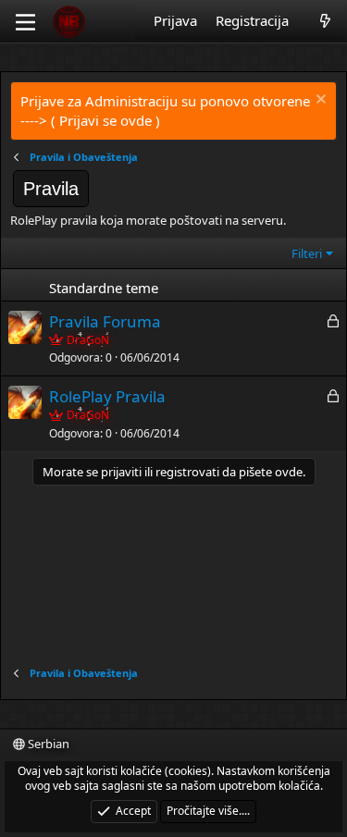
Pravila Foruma (105, 321)
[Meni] (25, 22)
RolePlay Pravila (107, 396)
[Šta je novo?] (325, 21)
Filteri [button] (306, 253)
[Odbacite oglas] (319, 101)
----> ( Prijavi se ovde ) (90, 120)
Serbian (47, 743)
